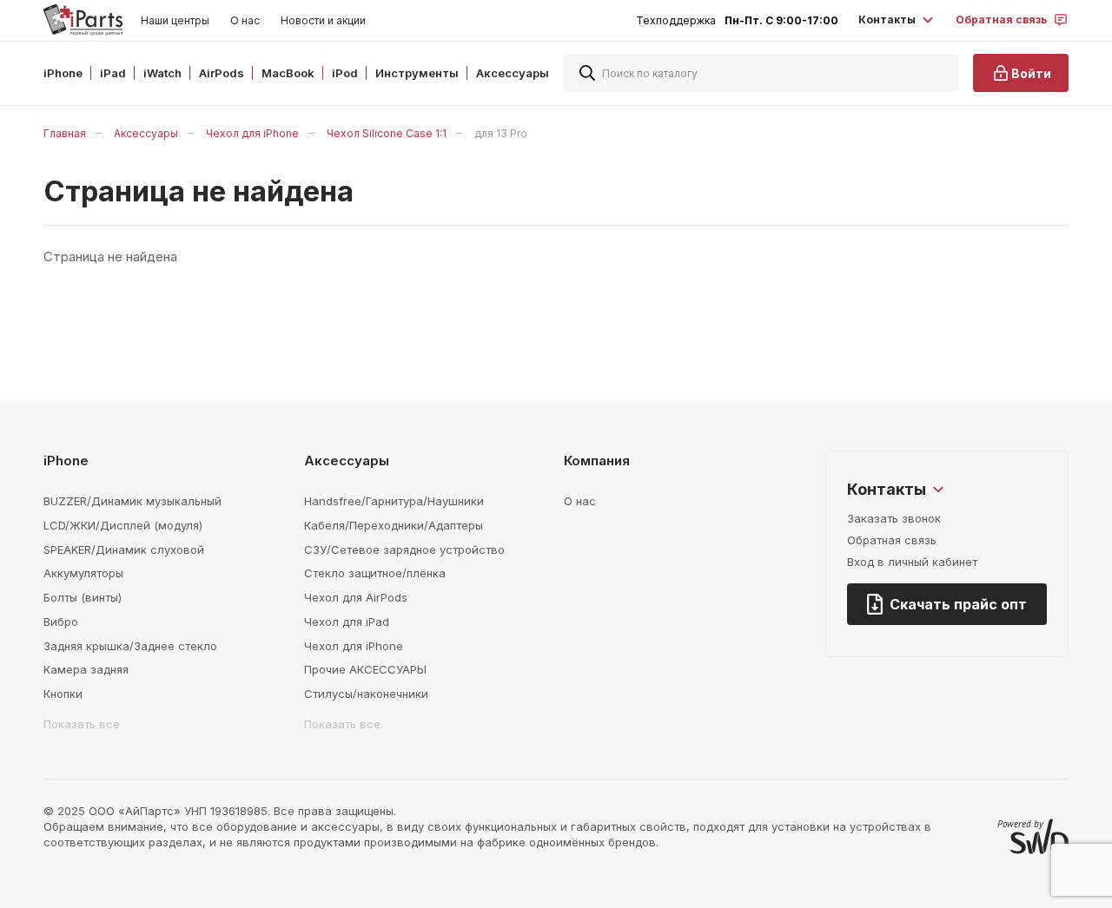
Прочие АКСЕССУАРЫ (365, 669)
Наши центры (175, 20)
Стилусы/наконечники (366, 694)
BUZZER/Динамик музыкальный (132, 501)
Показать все (81, 724)
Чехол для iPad (346, 621)
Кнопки (63, 694)
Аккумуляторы (83, 573)
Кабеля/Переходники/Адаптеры (393, 525)
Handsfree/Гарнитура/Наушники (394, 501)
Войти (1031, 73)
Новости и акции (323, 20)
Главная (64, 133)
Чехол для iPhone (252, 133)
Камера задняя (86, 669)
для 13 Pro (500, 133)
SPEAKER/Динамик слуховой (123, 549)
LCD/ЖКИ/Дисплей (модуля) (122, 525)
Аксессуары (146, 133)
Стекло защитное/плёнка (375, 573)
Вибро (60, 621)
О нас (245, 20)
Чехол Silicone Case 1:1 (387, 133)
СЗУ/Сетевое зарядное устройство (404, 549)
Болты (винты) (82, 597)
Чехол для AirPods (355, 597)
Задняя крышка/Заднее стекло (130, 646)
